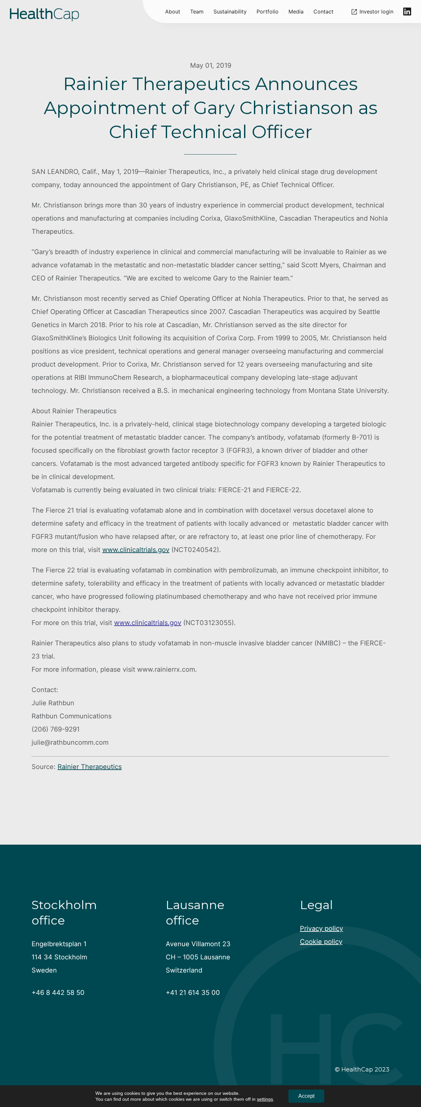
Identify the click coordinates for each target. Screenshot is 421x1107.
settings (265, 1099)
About (172, 11)
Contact (323, 11)
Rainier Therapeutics (90, 767)
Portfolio (268, 11)
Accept (306, 1096)
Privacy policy (321, 928)
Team (197, 11)
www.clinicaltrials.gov (135, 550)
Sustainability (230, 11)
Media (296, 11)
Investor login (376, 12)
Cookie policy (321, 942)
